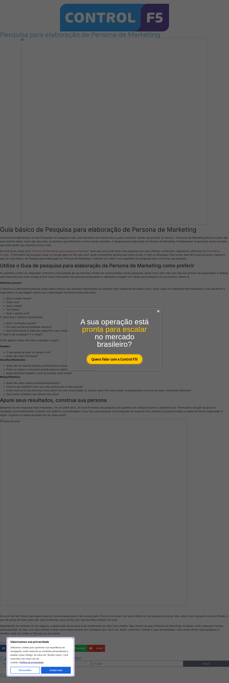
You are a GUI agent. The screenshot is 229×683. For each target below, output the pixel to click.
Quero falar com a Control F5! (114, 359)
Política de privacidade (31, 662)
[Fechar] (72, 638)
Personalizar (25, 670)
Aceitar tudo (56, 670)
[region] (40, 657)
